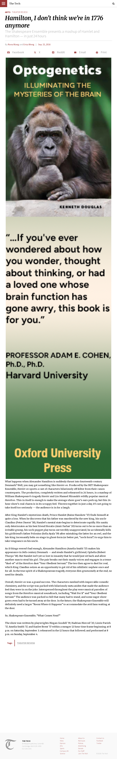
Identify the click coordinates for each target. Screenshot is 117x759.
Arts (7, 12)
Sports (62, 748)
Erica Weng (28, 44)
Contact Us (100, 738)
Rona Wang (13, 44)
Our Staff (81, 751)
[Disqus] (58, 689)
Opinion (62, 743)
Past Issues (81, 741)
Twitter (98, 743)
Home (62, 738)
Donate (80, 748)
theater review (20, 12)
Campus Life (64, 751)
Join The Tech (83, 753)
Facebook (99, 741)
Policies (80, 743)
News (61, 741)
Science (62, 753)
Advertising (82, 746)
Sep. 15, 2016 (44, 44)
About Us (81, 738)
